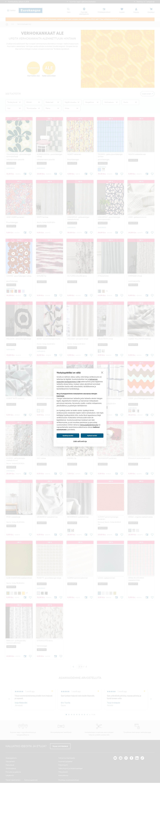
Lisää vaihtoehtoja (80, 441)
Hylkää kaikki (92, 436)
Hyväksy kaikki (68, 436)
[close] (102, 372)
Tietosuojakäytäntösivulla (89, 425)
